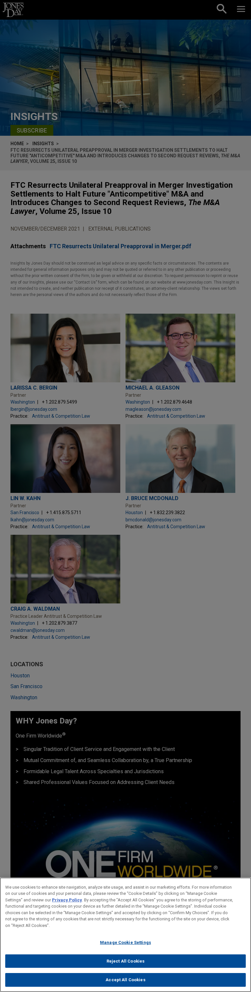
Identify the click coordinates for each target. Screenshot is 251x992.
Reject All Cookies (125, 961)
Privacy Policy (67, 899)
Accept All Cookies (125, 979)
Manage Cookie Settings (125, 942)
